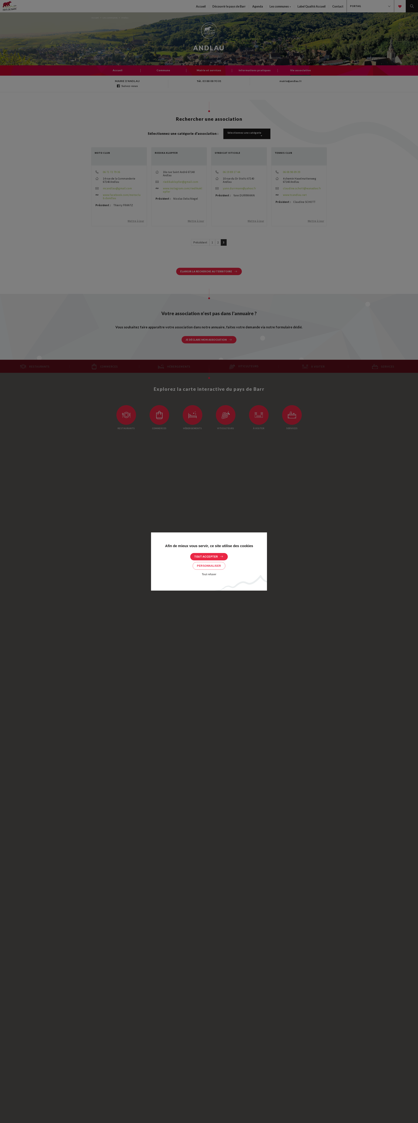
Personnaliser (209, 565)
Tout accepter (206, 556)
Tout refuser (209, 574)
